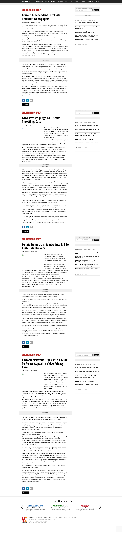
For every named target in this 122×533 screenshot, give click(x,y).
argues (26, 424)
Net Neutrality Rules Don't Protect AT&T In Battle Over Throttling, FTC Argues (86, 35)
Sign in (76, 1)
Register (83, 1)
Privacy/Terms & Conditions (70, 517)
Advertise (90, 1)
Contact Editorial (48, 517)
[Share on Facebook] (23, 100)
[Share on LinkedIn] (27, 100)
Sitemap (60, 517)
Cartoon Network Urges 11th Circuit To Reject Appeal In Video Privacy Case (85, 31)
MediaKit (40, 517)
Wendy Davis (26, 22)
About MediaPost (33, 517)
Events (47, 1)
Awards (53, 1)
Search (71, 1)
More (66, 1)
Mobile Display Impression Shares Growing (86, 39)
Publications (39, 1)
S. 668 (56, 266)
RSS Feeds (55, 517)
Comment (25, 104)
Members (60, 1)
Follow (97, 1)
